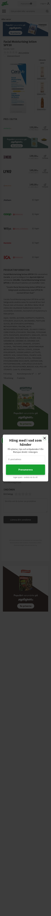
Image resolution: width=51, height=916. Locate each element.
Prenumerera (25, 469)
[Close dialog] (44, 438)
